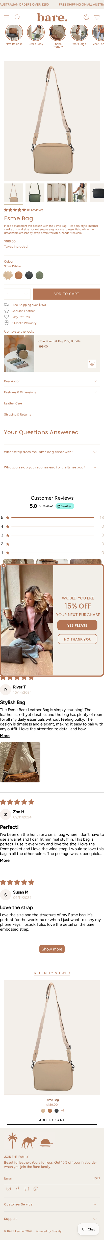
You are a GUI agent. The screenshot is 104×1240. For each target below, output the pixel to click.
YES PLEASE (77, 625)
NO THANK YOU (77, 639)
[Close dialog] (3, 565)
